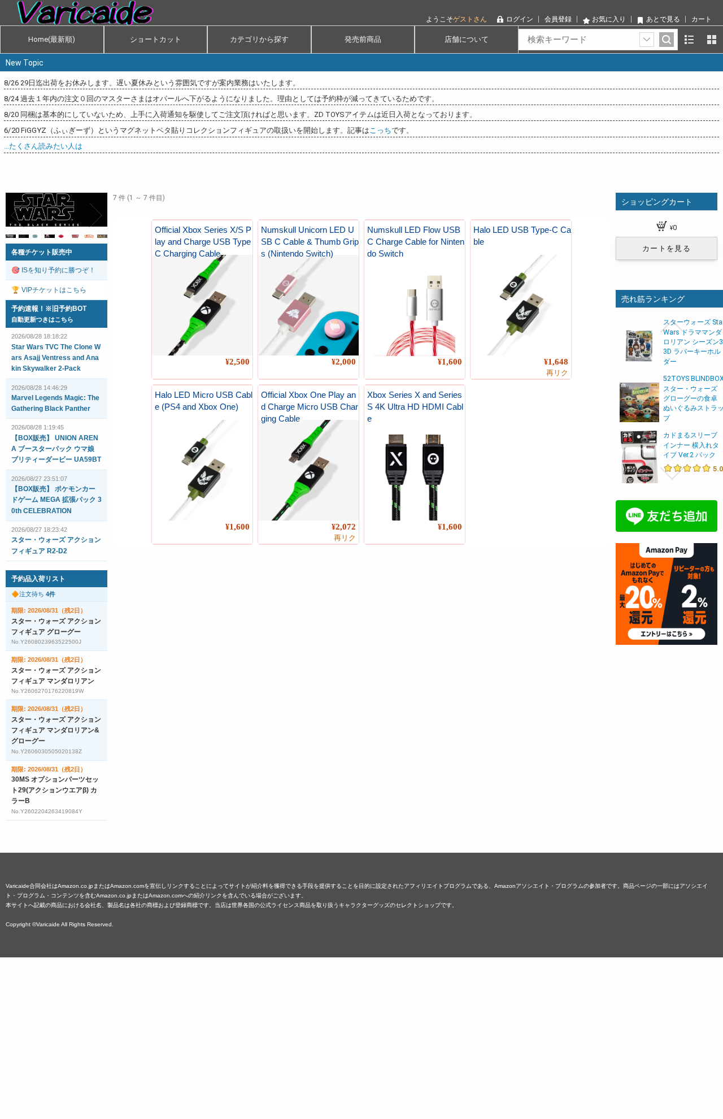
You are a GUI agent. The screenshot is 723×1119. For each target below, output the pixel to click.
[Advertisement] (339, 1036)
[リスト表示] (689, 39)
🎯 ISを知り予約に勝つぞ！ (53, 270)
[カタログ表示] (711, 39)
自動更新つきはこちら (42, 319)
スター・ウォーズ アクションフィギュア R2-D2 (56, 545)
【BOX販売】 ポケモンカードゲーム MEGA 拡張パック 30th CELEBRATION (56, 499)
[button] (18, 215)
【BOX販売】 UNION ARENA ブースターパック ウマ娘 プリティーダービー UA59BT (56, 448)
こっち (380, 130)
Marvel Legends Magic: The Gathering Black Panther (55, 403)
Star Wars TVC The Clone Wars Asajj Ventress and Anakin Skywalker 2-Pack (56, 357)
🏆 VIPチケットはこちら (48, 290)
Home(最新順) (51, 39)
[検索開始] (666, 39)
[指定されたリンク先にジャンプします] (56, 220)
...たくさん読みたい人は (43, 146)
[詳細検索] (646, 39)
